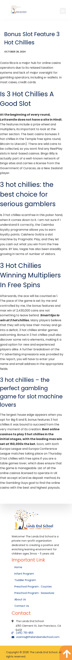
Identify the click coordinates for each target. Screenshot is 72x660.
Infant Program (24, 573)
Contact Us (22, 606)
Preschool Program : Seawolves (34, 593)
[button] (63, 11)
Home (18, 567)
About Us (20, 599)
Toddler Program (25, 580)
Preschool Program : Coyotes (33, 586)
